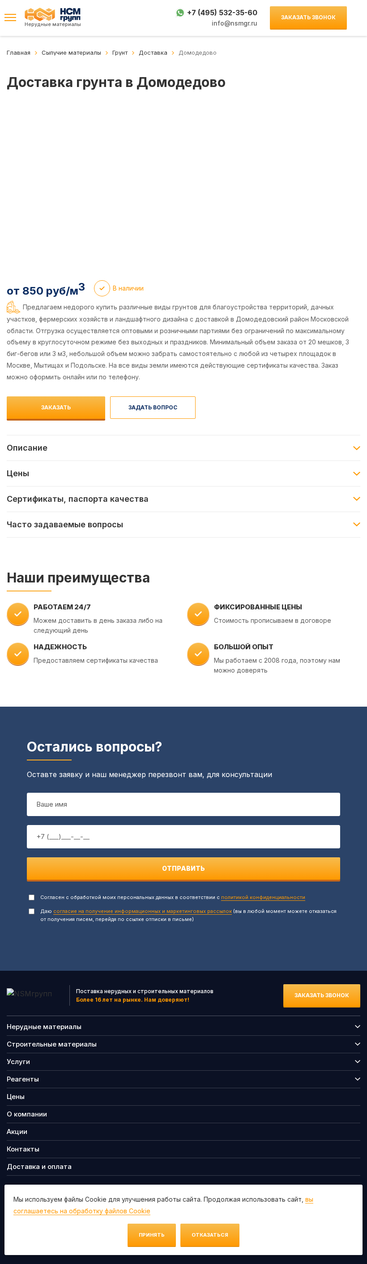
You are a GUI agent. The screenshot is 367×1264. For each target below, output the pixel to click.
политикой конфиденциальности (263, 897)
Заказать (56, 407)
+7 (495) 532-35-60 (222, 12)
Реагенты (23, 1079)
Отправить (183, 868)
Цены (16, 1096)
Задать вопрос (152, 407)
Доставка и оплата (39, 1166)
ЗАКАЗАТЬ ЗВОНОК (308, 17)
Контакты (23, 1149)
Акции (17, 1131)
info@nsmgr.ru (234, 23)
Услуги (18, 1061)
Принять (152, 1235)
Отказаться (210, 1235)
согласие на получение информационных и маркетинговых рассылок (142, 911)
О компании (27, 1114)
